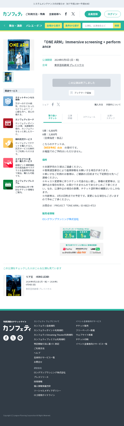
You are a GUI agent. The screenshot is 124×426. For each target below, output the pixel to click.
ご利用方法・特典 (35, 14)
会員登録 (93, 14)
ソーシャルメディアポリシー (47, 390)
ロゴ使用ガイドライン (44, 395)
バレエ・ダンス (35, 25)
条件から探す (72, 25)
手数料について (113, 104)
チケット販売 (82, 325)
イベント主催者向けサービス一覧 (91, 343)
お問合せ (38, 361)
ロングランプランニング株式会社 (60, 219)
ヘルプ (37, 352)
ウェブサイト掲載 (84, 334)
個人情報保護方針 (42, 386)
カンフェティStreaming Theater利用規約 (53, 334)
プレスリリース (41, 376)
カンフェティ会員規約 (44, 325)
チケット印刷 (82, 339)
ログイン (112, 14)
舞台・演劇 (15, 25)
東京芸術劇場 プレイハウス (69, 65)
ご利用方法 (39, 348)
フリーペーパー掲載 (85, 330)
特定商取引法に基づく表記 (46, 343)
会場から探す (53, 25)
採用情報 (38, 381)
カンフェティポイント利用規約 (48, 330)
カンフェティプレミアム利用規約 (49, 339)
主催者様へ (55, 14)
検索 (117, 25)
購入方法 (98, 104)
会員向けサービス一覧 (44, 357)
